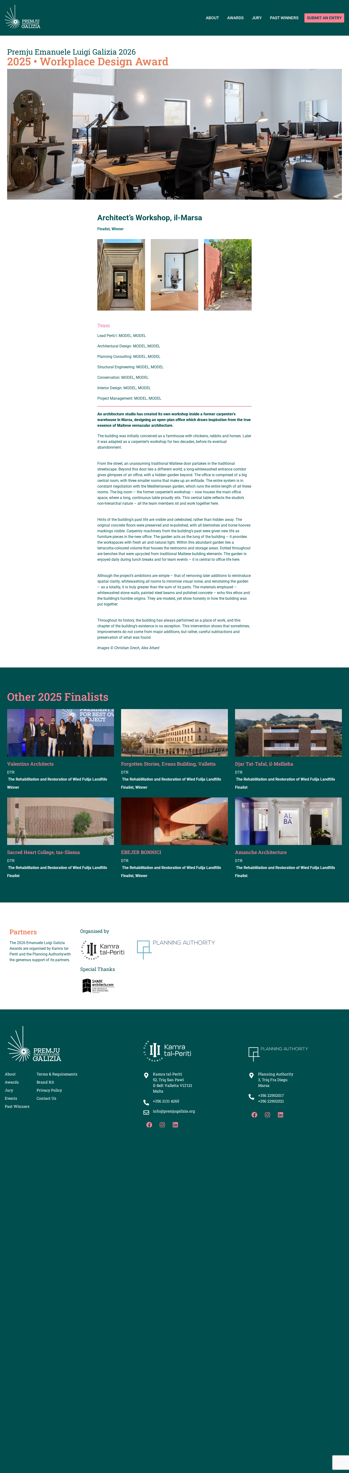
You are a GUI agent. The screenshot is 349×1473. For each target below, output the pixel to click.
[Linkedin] (175, 1125)
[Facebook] (149, 1125)
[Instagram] (162, 1125)
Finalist (103, 229)
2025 (19, 61)
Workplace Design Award (104, 61)
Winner (118, 229)
